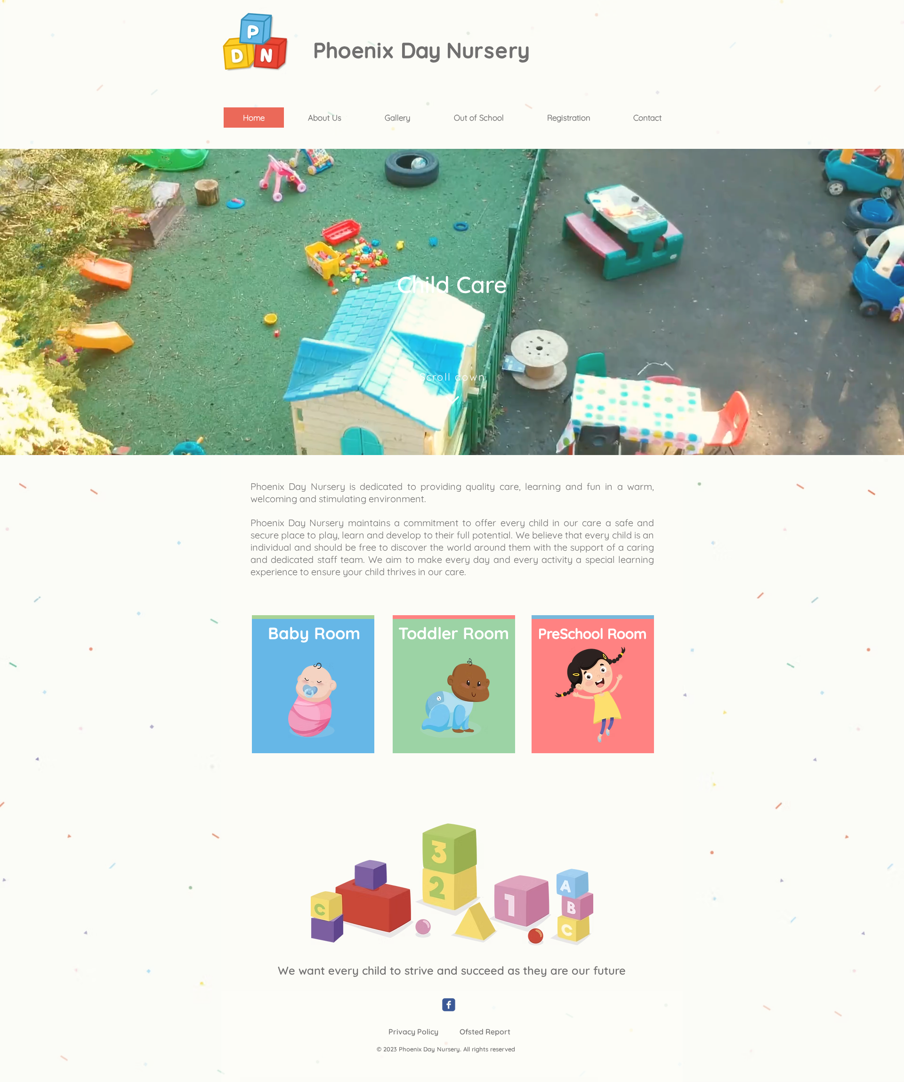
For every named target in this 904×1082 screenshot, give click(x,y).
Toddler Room (453, 633)
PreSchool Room (592, 634)
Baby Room (314, 633)
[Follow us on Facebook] (448, 1004)
